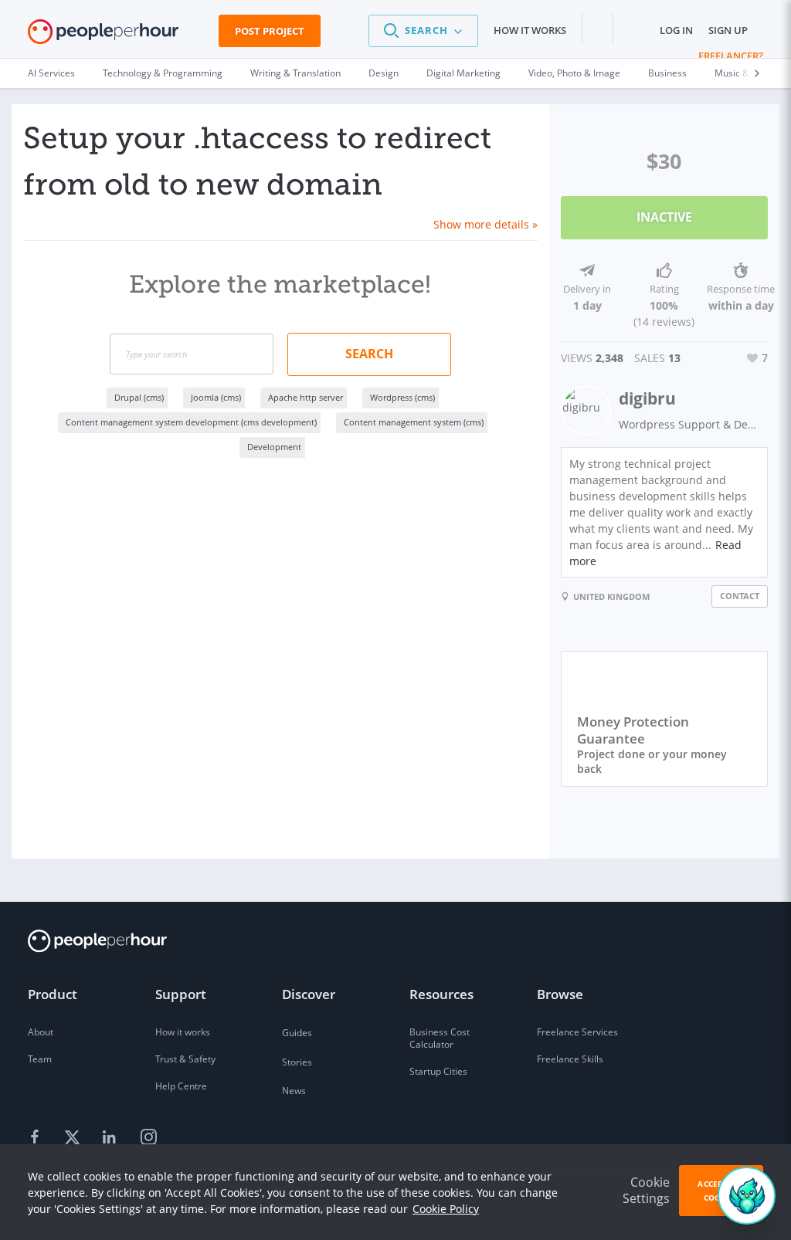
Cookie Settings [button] (646, 1190)
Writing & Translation (295, 73)
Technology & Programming (162, 73)
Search (369, 353)
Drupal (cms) (139, 397)
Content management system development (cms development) (191, 422)
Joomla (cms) (216, 397)
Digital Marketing (463, 73)
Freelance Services (577, 1031)
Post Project (269, 31)
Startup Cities (438, 1071)
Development (274, 446)
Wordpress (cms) (402, 397)
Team (40, 1059)
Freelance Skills (570, 1059)
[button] (423, 31)
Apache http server (305, 397)
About (40, 1031)
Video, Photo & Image (574, 73)
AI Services (51, 73)
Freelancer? (730, 56)
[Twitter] (74, 1137)
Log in (676, 30)
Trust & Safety (185, 1059)
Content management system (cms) (414, 422)
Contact (739, 595)
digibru (647, 398)
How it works (530, 30)
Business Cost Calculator (439, 1038)
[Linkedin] (111, 1137)
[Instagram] (148, 1137)
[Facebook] (37, 1137)
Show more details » (485, 224)
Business (667, 73)
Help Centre (181, 1086)
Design (383, 73)
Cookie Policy (445, 1208)
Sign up (728, 30)
